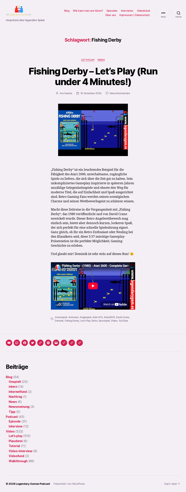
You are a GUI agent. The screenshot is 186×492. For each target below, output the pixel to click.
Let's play (88, 60)
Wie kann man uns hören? (88, 10)
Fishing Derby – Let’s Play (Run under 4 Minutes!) (93, 76)
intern (13, 386)
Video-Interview (21, 451)
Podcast (12, 417)
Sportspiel (104, 320)
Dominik (59, 320)
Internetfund (18, 392)
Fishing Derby (72, 320)
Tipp (12, 412)
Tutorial (14, 446)
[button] (64, 343)
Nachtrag (15, 396)
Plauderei (16, 441)
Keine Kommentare (120, 93)
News (13, 402)
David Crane (122, 317)
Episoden (112, 10)
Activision (73, 317)
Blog (66, 10)
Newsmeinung (19, 407)
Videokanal (143, 10)
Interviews (127, 10)
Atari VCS (98, 317)
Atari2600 (109, 317)
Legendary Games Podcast (33, 483)
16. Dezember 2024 (90, 93)
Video (101, 60)
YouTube (123, 320)
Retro (95, 320)
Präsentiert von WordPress (69, 483)
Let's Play (85, 320)
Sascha (68, 93)
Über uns (110, 15)
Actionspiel (61, 317)
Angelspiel (85, 317)
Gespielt (15, 382)
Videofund (16, 456)
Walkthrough (18, 461)
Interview (16, 426)
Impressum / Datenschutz (134, 15)
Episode (15, 421)
